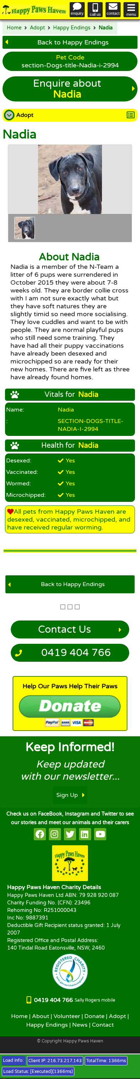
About (40, 1016)
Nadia (106, 28)
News (80, 1024)
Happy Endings (71, 28)
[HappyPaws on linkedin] (85, 834)
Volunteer (66, 1016)
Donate (94, 1016)
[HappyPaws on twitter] (70, 834)
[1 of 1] (25, 228)
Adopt (37, 28)
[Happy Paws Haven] (34, 9)
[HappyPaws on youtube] (100, 834)
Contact (103, 1024)
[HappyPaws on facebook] (40, 834)
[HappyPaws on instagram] (55, 834)
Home (14, 28)
